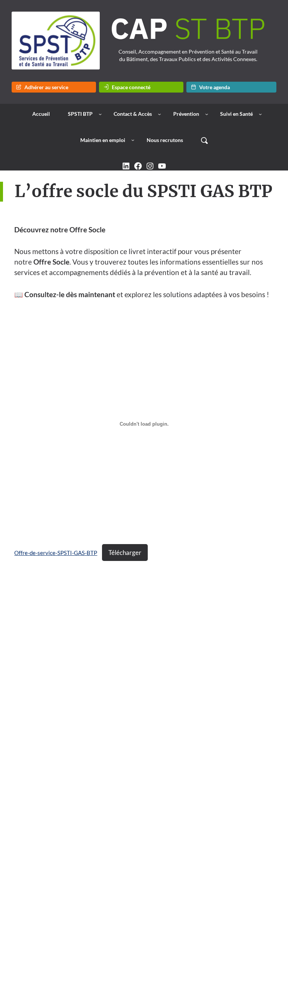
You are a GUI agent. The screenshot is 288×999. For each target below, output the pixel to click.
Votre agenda (214, 87)
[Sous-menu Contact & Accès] (159, 113)
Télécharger (124, 552)
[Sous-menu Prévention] (206, 113)
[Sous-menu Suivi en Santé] (260, 113)
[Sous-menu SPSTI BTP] (100, 113)
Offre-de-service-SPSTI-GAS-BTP (55, 552)
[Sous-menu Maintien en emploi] (132, 139)
